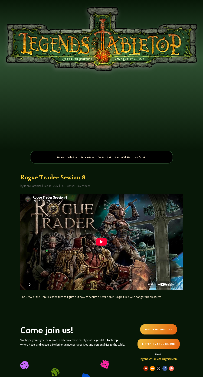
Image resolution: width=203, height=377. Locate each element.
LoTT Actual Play (71, 186)
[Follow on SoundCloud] (152, 368)
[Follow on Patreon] (171, 368)
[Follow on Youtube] (145, 368)
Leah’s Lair (140, 157)
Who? (71, 157)
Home (60, 157)
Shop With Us (122, 157)
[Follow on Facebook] (164, 368)
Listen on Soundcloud (158, 343)
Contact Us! (104, 157)
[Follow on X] (158, 368)
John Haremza (33, 186)
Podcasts (86, 157)
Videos (86, 186)
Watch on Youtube (158, 329)
